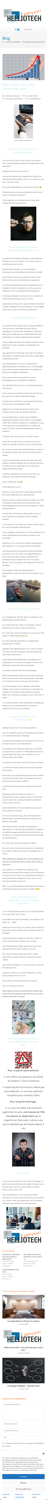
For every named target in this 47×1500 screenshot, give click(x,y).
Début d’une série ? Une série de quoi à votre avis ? (23, 1348)
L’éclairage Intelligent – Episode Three (23, 1386)
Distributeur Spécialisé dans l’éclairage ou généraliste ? (11, 1256)
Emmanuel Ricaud (12, 96)
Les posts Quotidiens (14, 99)
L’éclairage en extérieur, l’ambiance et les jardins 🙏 (33, 1256)
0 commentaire (34, 99)
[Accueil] (3, 42)
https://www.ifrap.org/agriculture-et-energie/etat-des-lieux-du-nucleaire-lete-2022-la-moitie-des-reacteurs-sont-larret (23, 862)
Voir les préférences (23, 1489)
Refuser (23, 1483)
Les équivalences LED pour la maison (23, 1321)
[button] (43, 1453)
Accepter (23, 1476)
